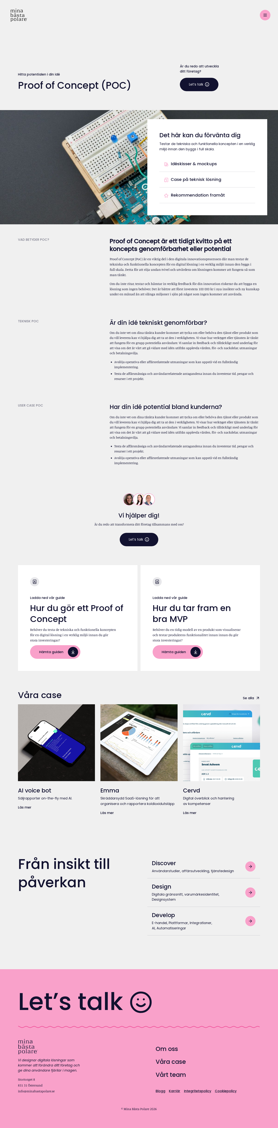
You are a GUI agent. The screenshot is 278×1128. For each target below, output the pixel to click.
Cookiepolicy (226, 1091)
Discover (164, 863)
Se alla (248, 698)
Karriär (174, 1091)
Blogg (160, 1091)
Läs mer (24, 807)
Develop (163, 915)
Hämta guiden (51, 652)
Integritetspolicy (197, 1091)
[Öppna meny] (265, 15)
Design (161, 887)
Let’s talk (196, 84)
